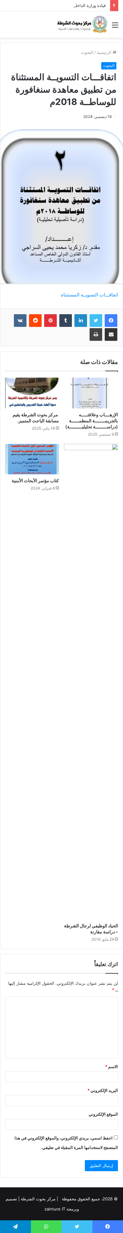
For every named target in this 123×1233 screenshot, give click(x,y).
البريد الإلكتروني (102, 1090)
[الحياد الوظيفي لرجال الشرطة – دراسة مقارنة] (91, 681)
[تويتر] (96, 320)
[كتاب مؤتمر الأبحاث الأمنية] (32, 459)
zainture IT (54, 1208)
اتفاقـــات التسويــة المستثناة (89, 295)
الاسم (111, 1066)
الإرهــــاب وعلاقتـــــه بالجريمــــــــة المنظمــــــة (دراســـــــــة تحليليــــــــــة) (91, 420)
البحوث (87, 52)
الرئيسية (105, 52)
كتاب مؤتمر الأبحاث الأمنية (35, 480)
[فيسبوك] (111, 320)
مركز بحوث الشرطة (38, 1198)
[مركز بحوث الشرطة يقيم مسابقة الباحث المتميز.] (32, 393)
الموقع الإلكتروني (103, 1114)
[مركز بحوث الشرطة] (82, 24)
